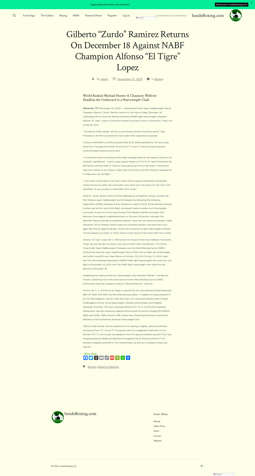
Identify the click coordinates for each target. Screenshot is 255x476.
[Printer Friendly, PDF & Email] (90, 353)
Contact (157, 436)
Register (112, 15)
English (141, 18)
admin (104, 79)
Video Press (159, 426)
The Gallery (47, 15)
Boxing (63, 15)
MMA (76, 15)
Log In (126, 15)
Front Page (29, 15)
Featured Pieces (93, 15)
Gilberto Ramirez (108, 367)
